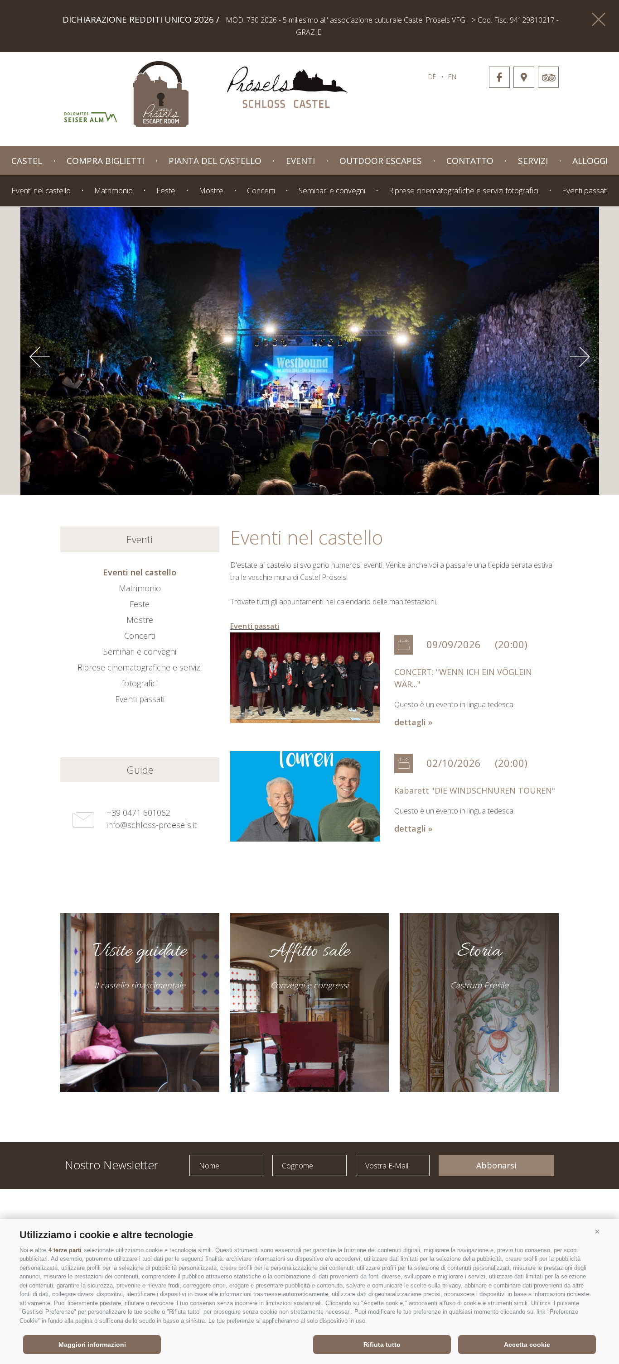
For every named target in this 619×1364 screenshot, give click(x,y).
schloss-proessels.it (287, 89)
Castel (26, 161)
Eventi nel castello (41, 190)
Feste (165, 190)
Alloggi (590, 161)
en (452, 76)
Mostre (211, 190)
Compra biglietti (105, 161)
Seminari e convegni (332, 190)
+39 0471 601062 (138, 812)
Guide (139, 769)
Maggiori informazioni (92, 1344)
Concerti (261, 190)
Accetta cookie (527, 1344)
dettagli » (413, 722)
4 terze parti (65, 1250)
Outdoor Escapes (380, 161)
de (432, 76)
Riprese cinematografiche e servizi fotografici (463, 190)
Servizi (533, 161)
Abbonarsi (496, 1165)
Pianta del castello (215, 161)
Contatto (469, 161)
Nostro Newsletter (111, 1164)
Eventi (300, 161)
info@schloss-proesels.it (151, 824)
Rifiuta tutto (382, 1344)
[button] (597, 1231)
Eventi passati (585, 190)
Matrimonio (113, 190)
